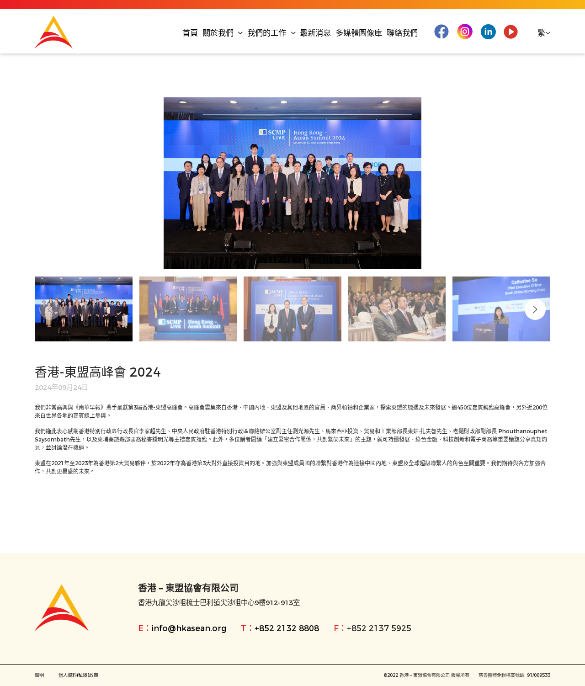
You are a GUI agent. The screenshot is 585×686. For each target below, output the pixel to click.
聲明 (39, 675)
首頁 (190, 32)
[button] (535, 309)
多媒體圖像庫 (358, 32)
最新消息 (315, 32)
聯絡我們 (402, 32)
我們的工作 (267, 32)
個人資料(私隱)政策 (78, 675)
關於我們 (219, 32)
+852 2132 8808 (287, 628)
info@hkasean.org (189, 628)
